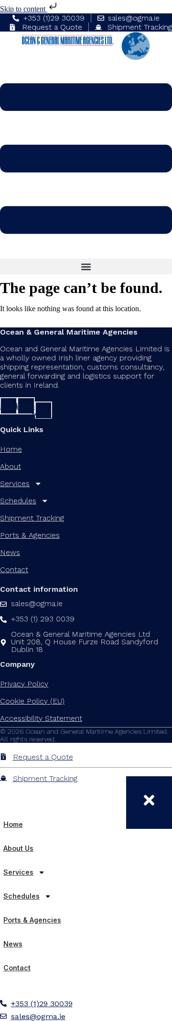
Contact (14, 569)
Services (15, 483)
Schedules (18, 500)
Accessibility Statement (41, 718)
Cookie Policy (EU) (32, 701)
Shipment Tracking (32, 517)
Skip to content (23, 9)
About (10, 466)
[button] (86, 266)
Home (11, 449)
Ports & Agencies (30, 535)
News (10, 552)
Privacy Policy (24, 683)
